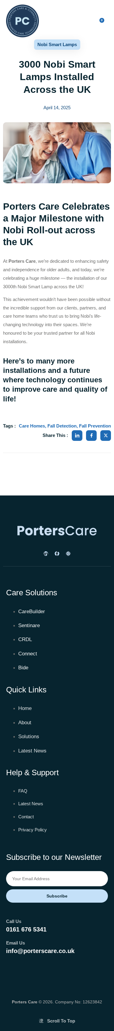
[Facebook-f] (57, 553)
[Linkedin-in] (45, 553)
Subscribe (57, 896)
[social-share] (77, 435)
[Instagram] (68, 553)
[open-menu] (69, 22)
